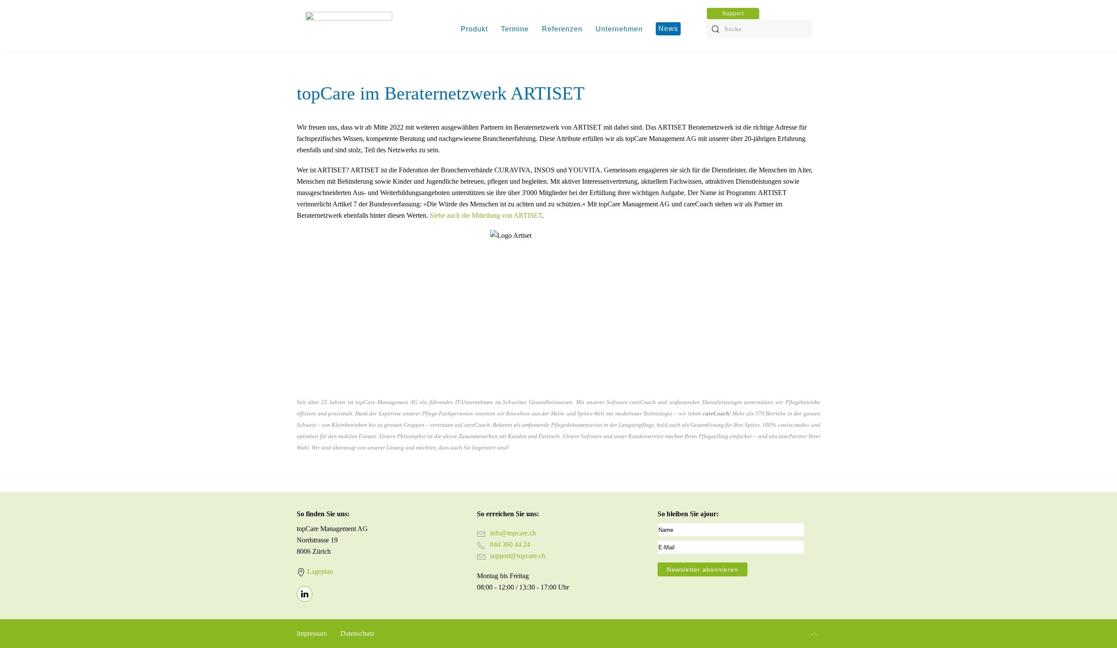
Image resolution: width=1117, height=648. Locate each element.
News (668, 28)
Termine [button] (515, 29)
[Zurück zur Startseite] (348, 29)
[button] (814, 634)
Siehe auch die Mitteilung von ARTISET (486, 215)
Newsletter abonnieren (702, 569)
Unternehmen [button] (619, 29)
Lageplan (320, 571)
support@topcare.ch (517, 555)
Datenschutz (357, 633)
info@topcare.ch (513, 533)
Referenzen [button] (562, 29)
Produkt (474, 29)
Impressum (312, 633)
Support (733, 13)
